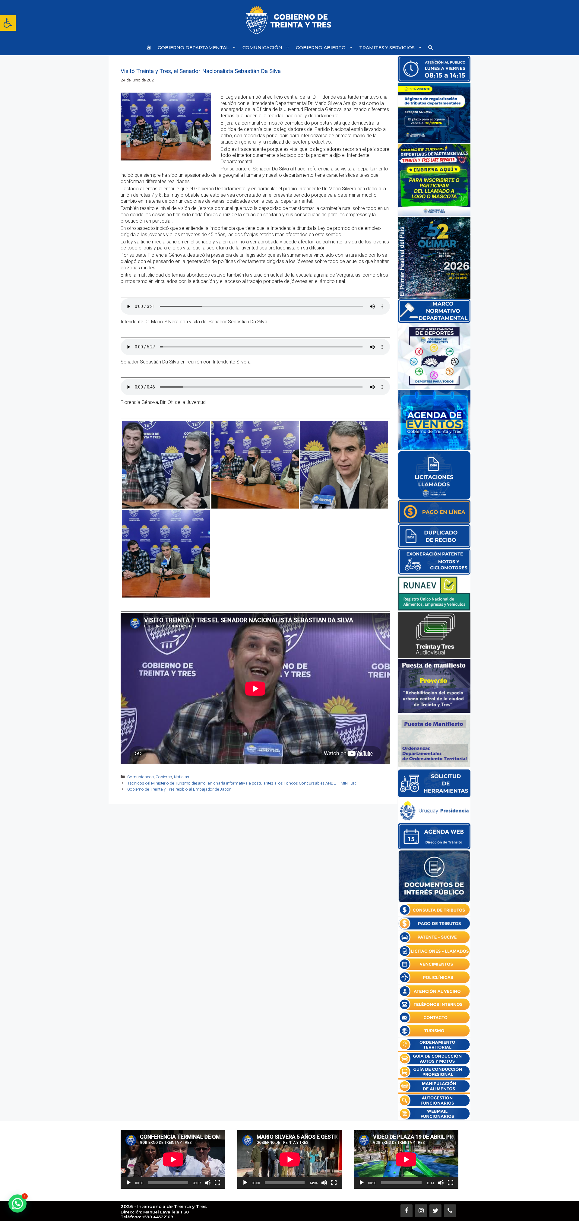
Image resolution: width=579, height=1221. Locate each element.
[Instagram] (421, 1210)
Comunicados (140, 776)
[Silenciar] (208, 1183)
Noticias (181, 776)
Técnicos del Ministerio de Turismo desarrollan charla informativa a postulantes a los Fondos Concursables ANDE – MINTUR (241, 783)
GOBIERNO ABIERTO (321, 47)
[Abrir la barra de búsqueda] (430, 47)
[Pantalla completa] (217, 1183)
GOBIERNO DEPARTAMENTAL (193, 47)
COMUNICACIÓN (262, 47)
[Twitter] (435, 1210)
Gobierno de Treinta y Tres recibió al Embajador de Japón (179, 789)
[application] (173, 1159)
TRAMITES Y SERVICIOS (387, 47)
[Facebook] (406, 1210)
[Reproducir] (128, 1183)
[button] (8, 23)
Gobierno (164, 776)
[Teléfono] (450, 1210)
